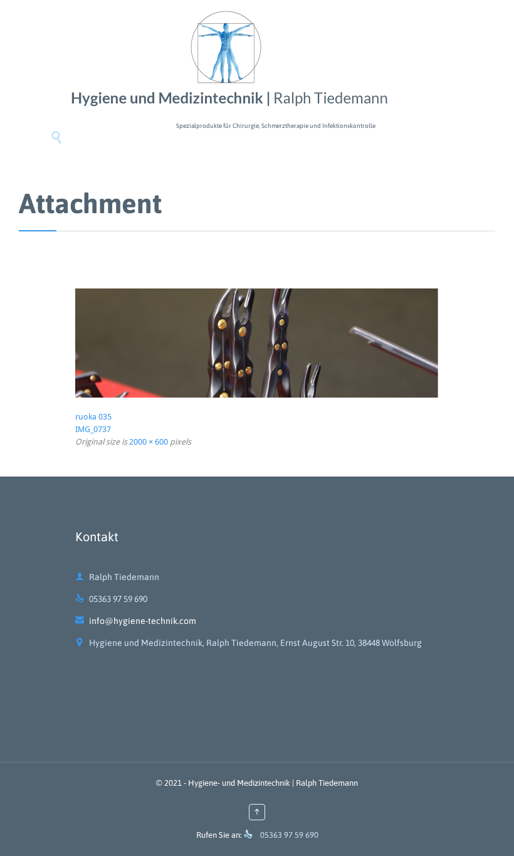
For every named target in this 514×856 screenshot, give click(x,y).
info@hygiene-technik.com (135, 621)
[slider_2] (257, 343)
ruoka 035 (93, 416)
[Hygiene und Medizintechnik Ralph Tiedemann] (225, 59)
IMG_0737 (93, 429)
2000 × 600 (148, 441)
